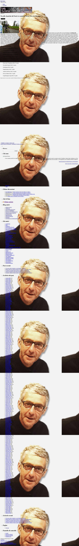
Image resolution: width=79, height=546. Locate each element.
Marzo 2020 (7, 364)
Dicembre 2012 (8, 461)
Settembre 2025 (8, 290)
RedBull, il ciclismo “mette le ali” (7, 142)
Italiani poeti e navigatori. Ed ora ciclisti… (21, 195)
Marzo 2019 (7, 377)
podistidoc (7, 244)
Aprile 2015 (7, 430)
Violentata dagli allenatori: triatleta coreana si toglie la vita (23, 194)
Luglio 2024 (7, 306)
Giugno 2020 (8, 360)
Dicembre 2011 (8, 474)
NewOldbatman (8, 191)
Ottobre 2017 (8, 396)
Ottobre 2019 (8, 369)
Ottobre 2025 (8, 289)
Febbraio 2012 (8, 472)
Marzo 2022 (7, 337)
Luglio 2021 (7, 346)
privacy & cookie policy (5, 540)
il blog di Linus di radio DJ (10, 213)
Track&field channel (9, 257)
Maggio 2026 (8, 281)
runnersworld (8, 251)
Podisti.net (7, 242)
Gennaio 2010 (8, 500)
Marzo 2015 (7, 431)
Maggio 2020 (8, 362)
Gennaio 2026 (8, 285)
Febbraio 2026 (8, 284)
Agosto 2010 (7, 492)
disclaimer (2, 539)
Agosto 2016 (7, 412)
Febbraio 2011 (8, 486)
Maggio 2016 (8, 415)
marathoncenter (8, 238)
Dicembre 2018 (8, 381)
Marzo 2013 (7, 458)
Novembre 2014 (8, 435)
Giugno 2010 (8, 495)
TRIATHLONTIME (9, 258)
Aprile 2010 (7, 497)
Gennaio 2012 (8, 473)
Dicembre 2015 (8, 421)
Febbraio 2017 (8, 405)
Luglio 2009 (7, 507)
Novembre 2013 (8, 449)
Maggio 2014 (8, 442)
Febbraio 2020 (8, 365)
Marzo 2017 (7, 404)
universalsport (8, 261)
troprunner (7, 217)
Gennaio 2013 (8, 460)
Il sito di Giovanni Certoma (10, 232)
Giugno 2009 (8, 508)
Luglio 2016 (7, 413)
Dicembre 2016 (8, 407)
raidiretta (7, 246)
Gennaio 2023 (8, 326)
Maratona (7, 185)
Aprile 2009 (7, 510)
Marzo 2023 (7, 323)
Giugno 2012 (8, 468)
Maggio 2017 (8, 402)
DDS (6, 225)
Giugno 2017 (8, 401)
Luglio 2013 (7, 453)
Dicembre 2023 (8, 313)
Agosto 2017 (7, 398)
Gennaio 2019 (8, 379)
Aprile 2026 (7, 282)
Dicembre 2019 (8, 367)
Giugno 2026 (8, 280)
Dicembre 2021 (8, 340)
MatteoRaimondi (8, 215)
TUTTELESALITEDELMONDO (12, 218)
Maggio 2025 (8, 294)
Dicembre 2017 (8, 394)
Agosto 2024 (7, 304)
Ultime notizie (8, 202)
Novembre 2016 (8, 408)
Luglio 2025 (7, 292)
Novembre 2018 (8, 382)
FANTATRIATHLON (9, 227)
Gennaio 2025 (8, 299)
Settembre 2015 (8, 424)
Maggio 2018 (8, 388)
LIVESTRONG (8, 236)
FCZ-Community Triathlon (10, 228)
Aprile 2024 (7, 309)
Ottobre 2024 (8, 302)
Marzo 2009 (7, 511)
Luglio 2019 (7, 373)
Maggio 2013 (8, 455)
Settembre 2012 (8, 464)
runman (6, 250)
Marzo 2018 (7, 391)
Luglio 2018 (7, 386)
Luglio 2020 (7, 359)
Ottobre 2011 (8, 477)
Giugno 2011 (8, 481)
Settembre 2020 (8, 357)
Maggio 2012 (8, 469)
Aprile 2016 (7, 416)
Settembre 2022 (8, 330)
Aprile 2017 (7, 403)
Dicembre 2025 (8, 287)
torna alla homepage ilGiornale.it (6, 542)
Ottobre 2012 (8, 463)
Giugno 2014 (8, 441)
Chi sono (4, 5)
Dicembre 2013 (8, 448)
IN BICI (7, 234)
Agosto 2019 (7, 372)
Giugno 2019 (8, 374)
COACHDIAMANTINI (10, 209)
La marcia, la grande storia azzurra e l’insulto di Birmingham (17, 270)
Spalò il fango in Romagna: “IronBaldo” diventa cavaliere (11, 144)
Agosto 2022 (7, 331)
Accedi (6, 533)
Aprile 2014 (7, 443)
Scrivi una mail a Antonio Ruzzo (71, 163)
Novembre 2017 (8, 395)
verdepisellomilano (9, 263)
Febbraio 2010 (8, 499)
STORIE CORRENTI (9, 255)
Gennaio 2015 (8, 433)
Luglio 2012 (7, 467)
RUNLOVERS (8, 249)
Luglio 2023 (7, 319)
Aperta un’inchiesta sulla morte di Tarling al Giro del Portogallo (17, 271)
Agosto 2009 (7, 506)
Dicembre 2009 (8, 501)
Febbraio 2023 (8, 325)
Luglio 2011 (7, 480)
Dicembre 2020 (8, 354)
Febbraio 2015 (8, 432)
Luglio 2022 (7, 332)
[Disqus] (39, 95)
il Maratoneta (8, 231)
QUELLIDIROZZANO (10, 245)
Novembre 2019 (8, 368)
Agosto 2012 (7, 466)
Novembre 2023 (8, 315)
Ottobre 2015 (8, 423)
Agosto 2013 (7, 452)
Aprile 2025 (7, 296)
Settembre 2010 (8, 491)
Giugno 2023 (8, 320)
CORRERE (7, 223)
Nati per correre (8, 239)
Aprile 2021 (7, 349)
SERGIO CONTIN (9, 253)
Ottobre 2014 (8, 436)
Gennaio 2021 (8, 353)
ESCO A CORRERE (9, 210)
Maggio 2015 (8, 429)
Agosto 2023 (7, 318)
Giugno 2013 (8, 454)
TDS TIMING (8, 256)
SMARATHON (8, 254)
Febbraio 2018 (8, 392)
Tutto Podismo (8, 259)
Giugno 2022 (8, 334)
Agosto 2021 (7, 345)
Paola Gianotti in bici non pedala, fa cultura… (22, 191)
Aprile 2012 (7, 470)
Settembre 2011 (8, 478)
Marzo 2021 (7, 350)
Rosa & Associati (8, 248)
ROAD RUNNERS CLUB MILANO (13, 247)
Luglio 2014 (7, 440)
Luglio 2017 (7, 400)
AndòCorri (7, 208)
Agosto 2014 (7, 439)
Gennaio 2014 (8, 447)
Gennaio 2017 (8, 406)
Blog (4, 4)
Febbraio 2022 (8, 338)
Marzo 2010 (7, 498)
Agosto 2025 (7, 291)
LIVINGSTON (8, 214)
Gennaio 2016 (8, 420)
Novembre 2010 (8, 489)
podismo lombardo (9, 240)
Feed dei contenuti (9, 534)
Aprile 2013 (7, 457)
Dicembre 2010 (8, 488)
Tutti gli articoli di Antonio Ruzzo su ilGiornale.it (68, 161)
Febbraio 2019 (8, 378)
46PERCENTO (8, 207)
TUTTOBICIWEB (9, 260)
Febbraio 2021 (8, 351)
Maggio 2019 (8, 375)
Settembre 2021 (8, 344)
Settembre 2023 (8, 317)
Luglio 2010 (7, 493)
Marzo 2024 (7, 310)
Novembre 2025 (8, 288)
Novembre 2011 (8, 476)
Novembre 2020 (8, 355)
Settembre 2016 (8, 411)
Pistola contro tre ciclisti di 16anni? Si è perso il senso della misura (18, 269)
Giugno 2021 (8, 347)
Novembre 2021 (8, 341)
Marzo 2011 (7, 485)
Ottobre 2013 (8, 450)
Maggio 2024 (8, 308)
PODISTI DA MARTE (10, 241)
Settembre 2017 (8, 397)
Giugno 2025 (8, 293)
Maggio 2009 (8, 509)
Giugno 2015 (8, 427)
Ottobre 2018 (8, 383)
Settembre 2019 (8, 370)
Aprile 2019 (7, 376)
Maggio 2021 (8, 348)
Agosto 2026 (7, 278)
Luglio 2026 (7, 279)
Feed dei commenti (9, 535)
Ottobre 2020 (8, 356)
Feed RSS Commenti (12, 543)
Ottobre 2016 (8, 410)
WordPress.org (8, 536)
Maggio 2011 (8, 482)
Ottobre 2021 (8, 342)
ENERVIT (7, 226)
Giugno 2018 (8, 387)
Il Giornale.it (7, 230)
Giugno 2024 (8, 307)
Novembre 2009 (8, 502)
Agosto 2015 (7, 425)
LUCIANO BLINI (9, 237)
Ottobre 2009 (8, 504)
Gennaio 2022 (8, 339)
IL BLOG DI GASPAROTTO (11, 211)
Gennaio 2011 (8, 487)
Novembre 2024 (8, 301)
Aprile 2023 (7, 322)
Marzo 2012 (7, 471)
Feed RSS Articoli (4, 543)
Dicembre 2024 (8, 300)
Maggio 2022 (8, 335)
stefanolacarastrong (9, 216)
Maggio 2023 (8, 321)
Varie (6, 186)
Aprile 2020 (7, 363)
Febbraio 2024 (8, 311)
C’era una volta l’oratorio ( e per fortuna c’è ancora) (15, 268)
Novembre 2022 (8, 328)
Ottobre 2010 (8, 490)
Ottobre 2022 (8, 329)
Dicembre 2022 (8, 327)
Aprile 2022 (7, 336)
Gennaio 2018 (8, 393)
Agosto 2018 (7, 385)
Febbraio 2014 (8, 445)
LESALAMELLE (9, 235)
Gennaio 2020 (8, 366)
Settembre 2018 (8, 384)
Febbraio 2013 (8, 459)
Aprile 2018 (7, 389)
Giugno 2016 (8, 414)
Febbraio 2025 (8, 298)
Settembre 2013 (8, 451)
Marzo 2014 (7, 444)
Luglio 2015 (7, 426)
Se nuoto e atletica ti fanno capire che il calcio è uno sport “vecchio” (18, 272)
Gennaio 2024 (8, 312)
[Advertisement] (12, 173)
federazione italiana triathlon (10, 229)
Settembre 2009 (8, 505)
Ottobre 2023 (8, 316)
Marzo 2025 (7, 297)
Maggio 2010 (8, 496)
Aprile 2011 (7, 483)
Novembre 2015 (8, 422)
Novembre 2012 (8, 462)
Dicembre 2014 (8, 434)
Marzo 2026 (7, 283)
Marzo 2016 (7, 417)
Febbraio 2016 (8, 419)
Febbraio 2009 (8, 513)
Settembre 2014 (8, 438)
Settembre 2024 (8, 303)
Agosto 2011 (7, 479)
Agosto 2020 (7, 358)
